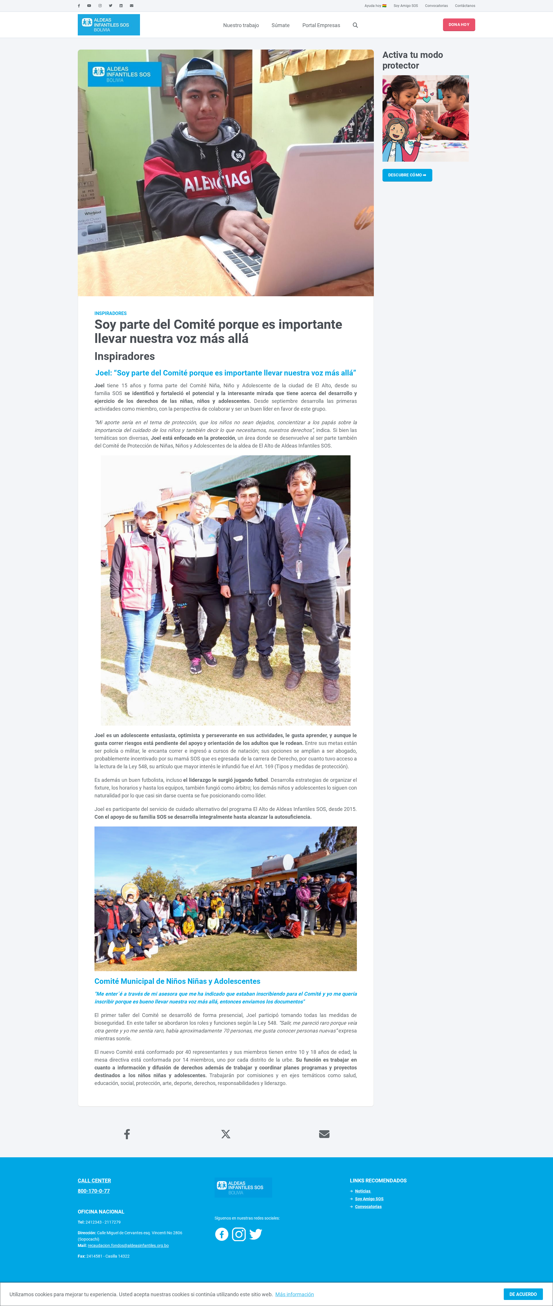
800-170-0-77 (94, 1191)
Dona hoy (459, 24)
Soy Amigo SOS (406, 6)
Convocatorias (436, 6)
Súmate (281, 25)
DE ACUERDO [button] (523, 1294)
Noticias (363, 1191)
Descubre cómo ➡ (407, 175)
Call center (94, 1180)
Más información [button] (294, 1294)
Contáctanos (465, 6)
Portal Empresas (321, 25)
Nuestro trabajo (241, 25)
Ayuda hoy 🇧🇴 (376, 6)
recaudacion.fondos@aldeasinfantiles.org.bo (128, 1245)
